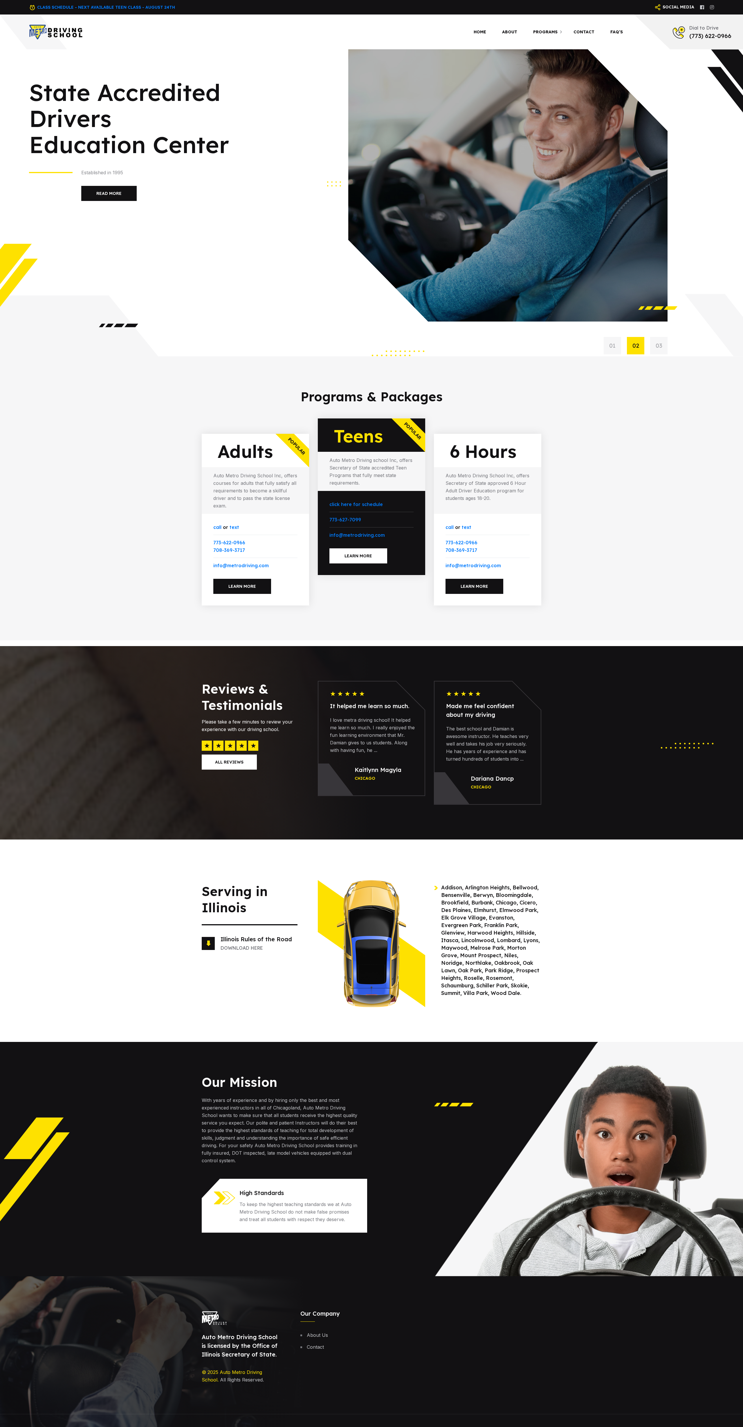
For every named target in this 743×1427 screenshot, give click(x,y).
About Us (317, 1335)
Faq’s (616, 32)
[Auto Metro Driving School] (56, 31)
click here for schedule (356, 504)
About (509, 32)
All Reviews (229, 762)
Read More (109, 181)
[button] (615, 345)
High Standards (261, 1192)
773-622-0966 (229, 542)
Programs (545, 32)
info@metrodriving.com (241, 565)
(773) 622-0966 (710, 35)
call (217, 527)
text (234, 527)
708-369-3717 (229, 550)
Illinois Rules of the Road (256, 939)
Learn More (242, 586)
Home (480, 32)
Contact (584, 32)
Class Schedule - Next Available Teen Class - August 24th (106, 7)
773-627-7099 (345, 520)
